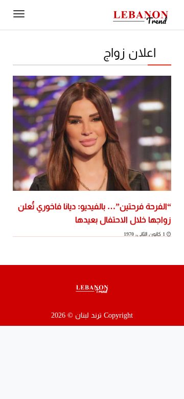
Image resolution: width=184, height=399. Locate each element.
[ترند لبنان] (140, 16)
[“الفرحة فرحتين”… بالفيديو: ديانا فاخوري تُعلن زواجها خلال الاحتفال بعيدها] (92, 133)
